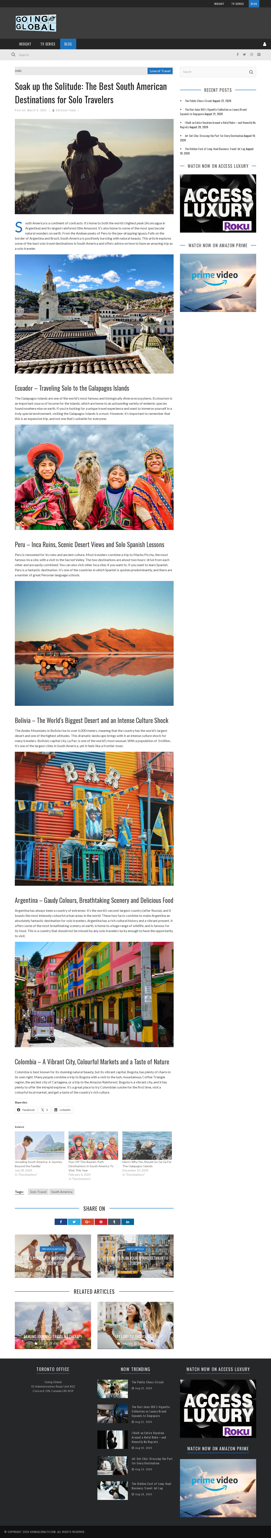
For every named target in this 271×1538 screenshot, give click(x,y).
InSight (219, 4)
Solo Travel (38, 1192)
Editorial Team (66, 110)
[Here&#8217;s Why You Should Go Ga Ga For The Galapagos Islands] (147, 1145)
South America (61, 1192)
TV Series (237, 4)
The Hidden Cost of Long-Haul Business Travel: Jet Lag (215, 148)
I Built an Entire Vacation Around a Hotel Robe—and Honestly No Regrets (149, 1437)
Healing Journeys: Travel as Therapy (53, 1336)
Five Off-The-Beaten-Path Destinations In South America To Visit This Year (91, 1166)
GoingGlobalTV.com (43, 1532)
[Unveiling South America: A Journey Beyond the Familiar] (39, 1145)
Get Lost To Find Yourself (135, 1336)
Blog (254, 4)
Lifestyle (127, 1343)
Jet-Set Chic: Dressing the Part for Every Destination (214, 135)
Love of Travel (160, 71)
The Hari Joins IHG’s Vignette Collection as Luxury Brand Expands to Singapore (151, 1411)
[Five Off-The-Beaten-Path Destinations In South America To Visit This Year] (93, 1145)
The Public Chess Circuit (198, 100)
